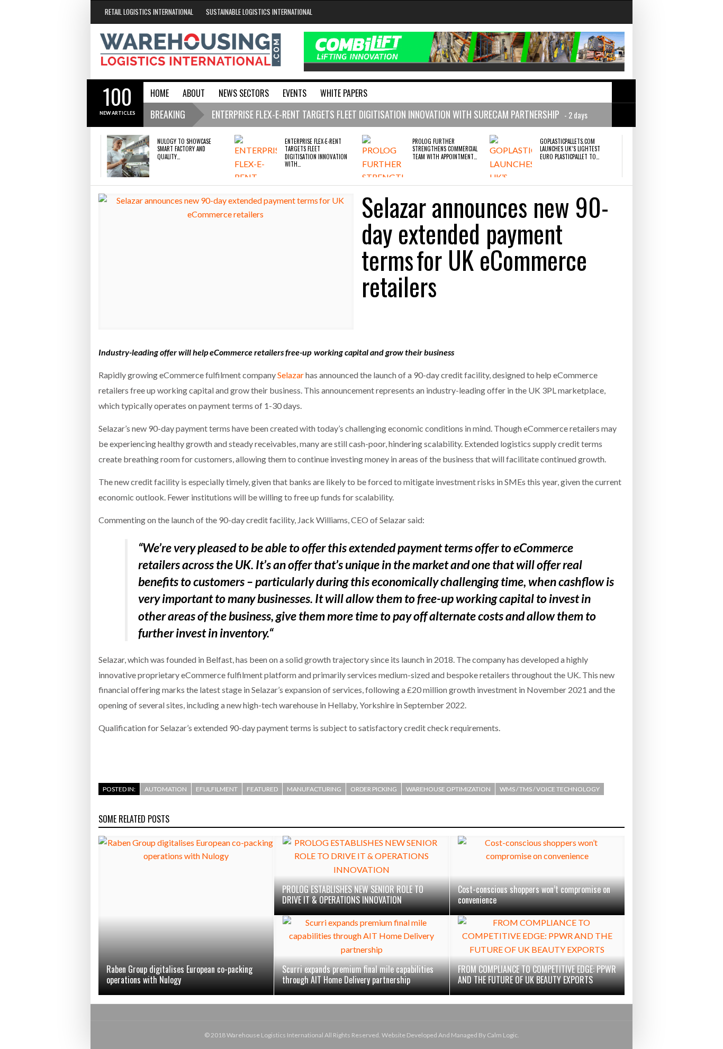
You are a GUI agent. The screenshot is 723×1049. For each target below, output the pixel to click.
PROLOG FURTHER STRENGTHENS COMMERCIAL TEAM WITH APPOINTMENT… (444, 149)
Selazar (290, 375)
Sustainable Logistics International (259, 11)
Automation (165, 789)
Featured (262, 789)
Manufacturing (314, 789)
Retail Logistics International (149, 11)
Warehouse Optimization (448, 789)
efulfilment (217, 789)
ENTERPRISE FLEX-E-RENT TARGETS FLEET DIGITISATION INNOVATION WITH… (316, 152)
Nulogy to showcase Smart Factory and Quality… (184, 149)
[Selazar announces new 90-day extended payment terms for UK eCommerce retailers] (226, 262)
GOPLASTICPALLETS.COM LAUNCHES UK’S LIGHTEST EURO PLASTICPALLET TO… (570, 149)
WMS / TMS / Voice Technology (550, 789)
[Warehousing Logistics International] (190, 50)
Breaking (167, 114)
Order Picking (373, 789)
